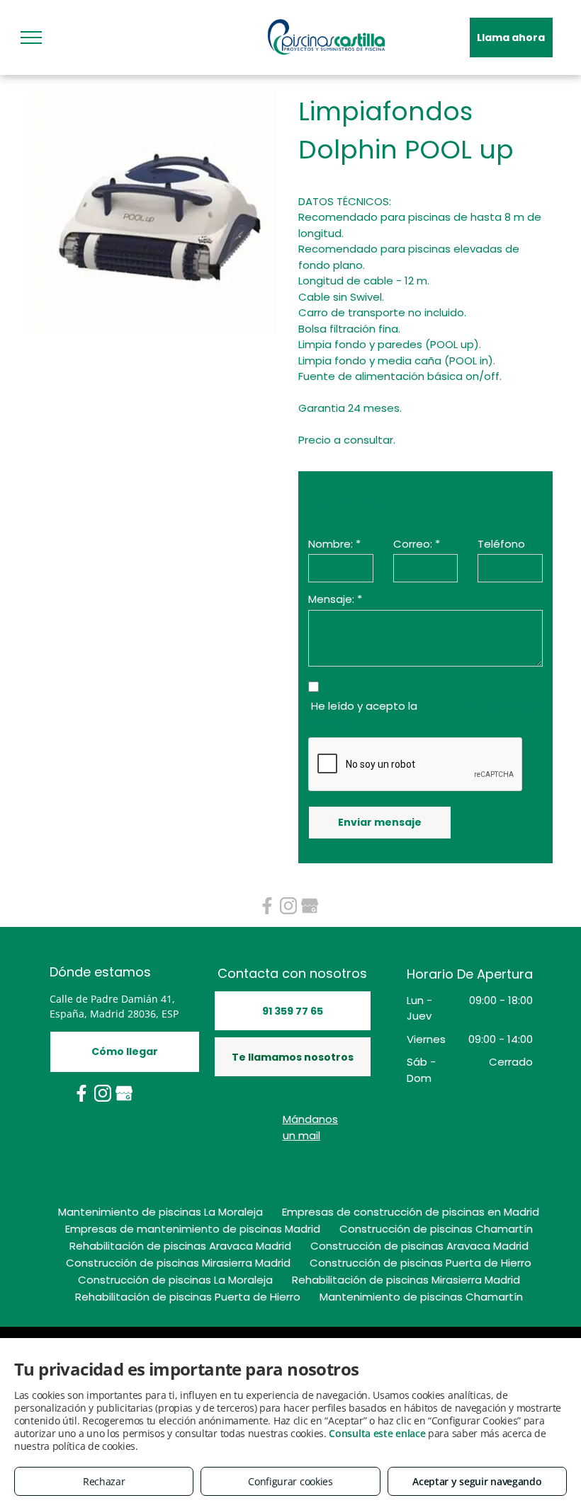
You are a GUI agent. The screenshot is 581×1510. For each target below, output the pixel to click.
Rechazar (104, 1481)
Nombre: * (334, 543)
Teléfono (501, 543)
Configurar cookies (290, 1481)
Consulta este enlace (377, 1433)
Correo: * (416, 543)
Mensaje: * (335, 599)
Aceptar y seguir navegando (476, 1481)
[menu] (31, 37)
